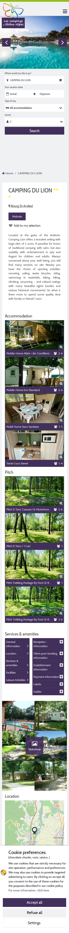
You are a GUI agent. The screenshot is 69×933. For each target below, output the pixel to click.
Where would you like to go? (18, 73)
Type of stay (10, 100)
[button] (35, 831)
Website (17, 216)
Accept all (34, 902)
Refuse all (34, 912)
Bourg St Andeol (21, 206)
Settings (34, 922)
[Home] (13, 10)
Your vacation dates (14, 87)
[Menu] (64, 11)
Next (62, 42)
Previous (6, 42)
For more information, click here (28, 890)
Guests (8, 114)
